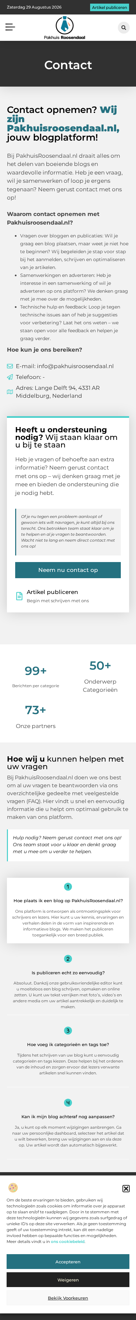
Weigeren (68, 1279)
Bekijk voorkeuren (68, 1298)
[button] (126, 1188)
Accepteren (68, 1261)
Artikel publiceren (52, 592)
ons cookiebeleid (68, 1241)
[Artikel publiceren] (19, 596)
